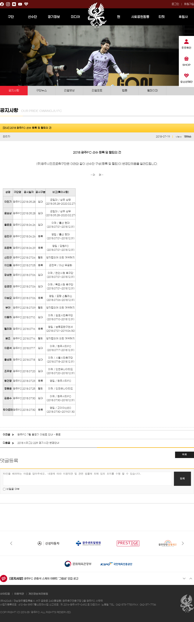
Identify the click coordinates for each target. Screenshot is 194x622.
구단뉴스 (41, 90)
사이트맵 (5, 594)
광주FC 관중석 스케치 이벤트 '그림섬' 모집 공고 (51, 578)
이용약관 (19, 594)
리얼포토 (97, 90)
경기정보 (54, 16)
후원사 (183, 16)
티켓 (162, 16)
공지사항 (14, 90)
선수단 (32, 16)
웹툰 (124, 90)
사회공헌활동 (140, 16)
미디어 (75, 16)
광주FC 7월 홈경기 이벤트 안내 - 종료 (39, 434)
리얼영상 (69, 90)
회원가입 (189, 4)
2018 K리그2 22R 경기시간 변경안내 (38, 443)
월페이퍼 (152, 90)
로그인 (175, 4)
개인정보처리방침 (38, 594)
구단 (11, 16)
